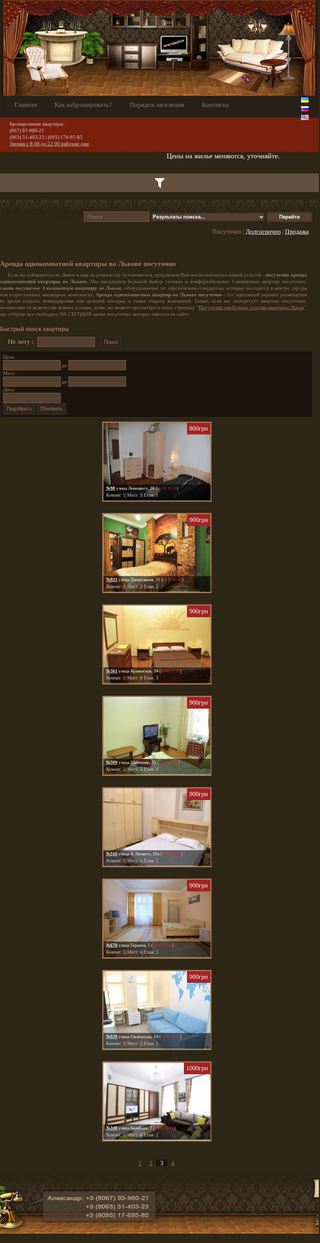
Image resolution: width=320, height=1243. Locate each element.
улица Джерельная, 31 (133, 579)
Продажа (297, 231)
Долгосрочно (263, 231)
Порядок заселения (156, 105)
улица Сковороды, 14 (132, 1036)
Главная (25, 105)
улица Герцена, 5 (128, 945)
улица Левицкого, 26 (130, 488)
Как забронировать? (83, 105)
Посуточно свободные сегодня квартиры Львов (251, 307)
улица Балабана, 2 (129, 1128)
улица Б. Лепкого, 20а (132, 853)
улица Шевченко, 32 (131, 762)
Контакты (215, 105)
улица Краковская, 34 (132, 671)
